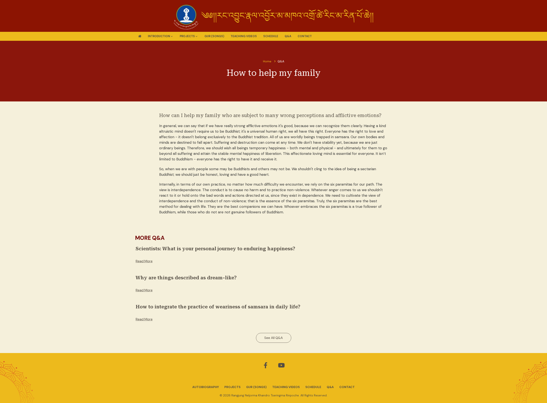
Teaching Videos (244, 36)
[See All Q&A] (273, 342)
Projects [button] (187, 36)
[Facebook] (266, 366)
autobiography (205, 387)
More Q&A (150, 238)
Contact (305, 36)
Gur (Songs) (214, 36)
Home (267, 61)
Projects (232, 387)
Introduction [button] (159, 36)
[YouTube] (281, 366)
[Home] (140, 36)
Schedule (270, 36)
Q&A (288, 36)
